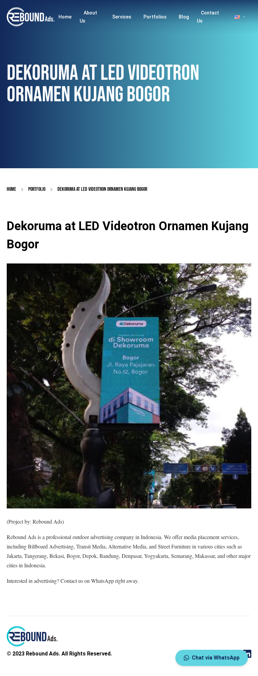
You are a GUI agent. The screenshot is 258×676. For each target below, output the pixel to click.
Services (121, 17)
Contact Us (208, 17)
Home (65, 17)
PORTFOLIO (36, 189)
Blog (184, 17)
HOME (11, 189)
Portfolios (155, 17)
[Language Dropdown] (240, 17)
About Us (88, 17)
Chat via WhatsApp (216, 657)
